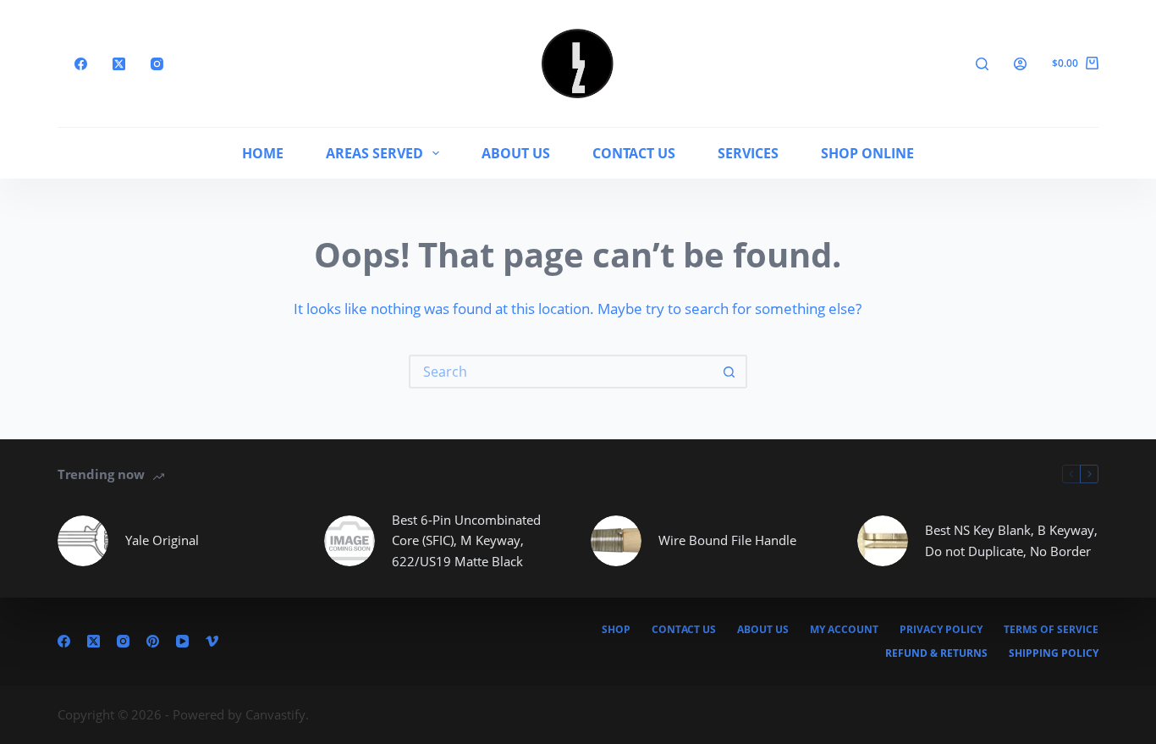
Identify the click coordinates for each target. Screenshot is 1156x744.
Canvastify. (277, 714)
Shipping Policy (1053, 653)
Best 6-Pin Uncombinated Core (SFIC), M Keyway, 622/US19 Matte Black (466, 540)
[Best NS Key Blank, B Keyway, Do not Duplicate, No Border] (882, 540)
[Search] (982, 64)
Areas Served (374, 153)
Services (748, 153)
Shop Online (867, 153)
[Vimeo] (212, 641)
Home (262, 153)
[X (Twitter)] (119, 64)
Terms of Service (1051, 630)
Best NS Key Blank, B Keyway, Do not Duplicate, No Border (1011, 540)
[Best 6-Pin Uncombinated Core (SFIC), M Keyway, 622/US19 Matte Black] (349, 540)
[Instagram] (157, 64)
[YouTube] (182, 641)
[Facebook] (80, 64)
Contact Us (633, 153)
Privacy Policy (941, 630)
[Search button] (730, 372)
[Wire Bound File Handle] (616, 540)
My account (844, 630)
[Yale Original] (83, 540)
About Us (516, 153)
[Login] (1020, 64)
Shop (616, 630)
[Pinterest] (152, 641)
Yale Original (162, 540)
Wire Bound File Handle (727, 540)
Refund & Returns (936, 653)
